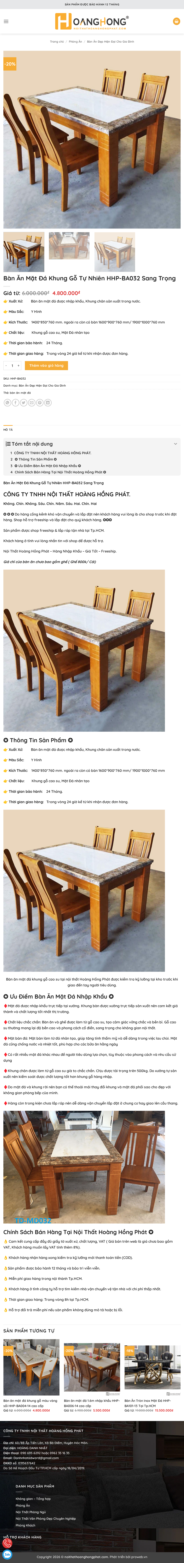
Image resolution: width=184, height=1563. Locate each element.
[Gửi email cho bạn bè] (31, 402)
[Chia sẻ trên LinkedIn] (48, 402)
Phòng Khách (25, 1525)
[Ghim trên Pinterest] (40, 402)
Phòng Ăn (75, 41)
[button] (6, 21)
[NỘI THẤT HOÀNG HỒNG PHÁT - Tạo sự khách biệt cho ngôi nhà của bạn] (92, 21)
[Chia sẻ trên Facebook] (15, 402)
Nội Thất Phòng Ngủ (31, 1512)
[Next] (171, 139)
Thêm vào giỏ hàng (46, 365)
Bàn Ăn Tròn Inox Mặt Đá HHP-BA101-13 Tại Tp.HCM (148, 1403)
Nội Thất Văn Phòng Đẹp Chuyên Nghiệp (46, 1519)
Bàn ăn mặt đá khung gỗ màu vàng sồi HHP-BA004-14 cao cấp (30, 1403)
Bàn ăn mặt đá (18, 979)
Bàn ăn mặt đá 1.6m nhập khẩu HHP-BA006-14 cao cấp (92, 1403)
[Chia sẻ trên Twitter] (23, 402)
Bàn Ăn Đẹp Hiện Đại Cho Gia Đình (110, 41)
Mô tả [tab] (8, 429)
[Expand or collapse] (175, 444)
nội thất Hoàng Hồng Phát (88, 979)
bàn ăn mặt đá (20, 392)
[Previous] (13, 139)
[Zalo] (7, 1554)
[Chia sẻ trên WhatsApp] (7, 402)
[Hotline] (7, 1543)
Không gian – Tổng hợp (33, 1499)
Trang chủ (57, 41)
